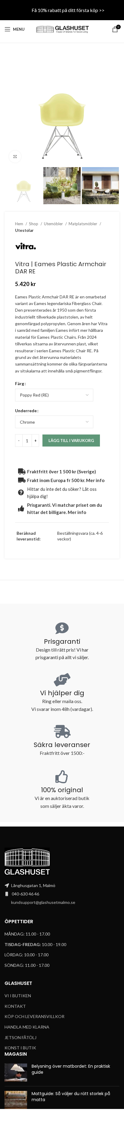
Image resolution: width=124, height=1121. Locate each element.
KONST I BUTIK (20, 1047)
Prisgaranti (62, 641)
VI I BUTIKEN (18, 995)
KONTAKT (15, 1006)
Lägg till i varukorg (71, 440)
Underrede (26, 410)
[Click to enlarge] (15, 157)
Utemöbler (54, 223)
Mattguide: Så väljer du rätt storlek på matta (71, 1097)
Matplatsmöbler (83, 223)
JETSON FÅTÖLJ (20, 1037)
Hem (19, 223)
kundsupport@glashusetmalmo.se (43, 902)
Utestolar (24, 230)
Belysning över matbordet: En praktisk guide (71, 1069)
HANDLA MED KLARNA (27, 1026)
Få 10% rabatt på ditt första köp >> (68, 10)
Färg (19, 383)
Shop (34, 223)
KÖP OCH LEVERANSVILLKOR (34, 1016)
